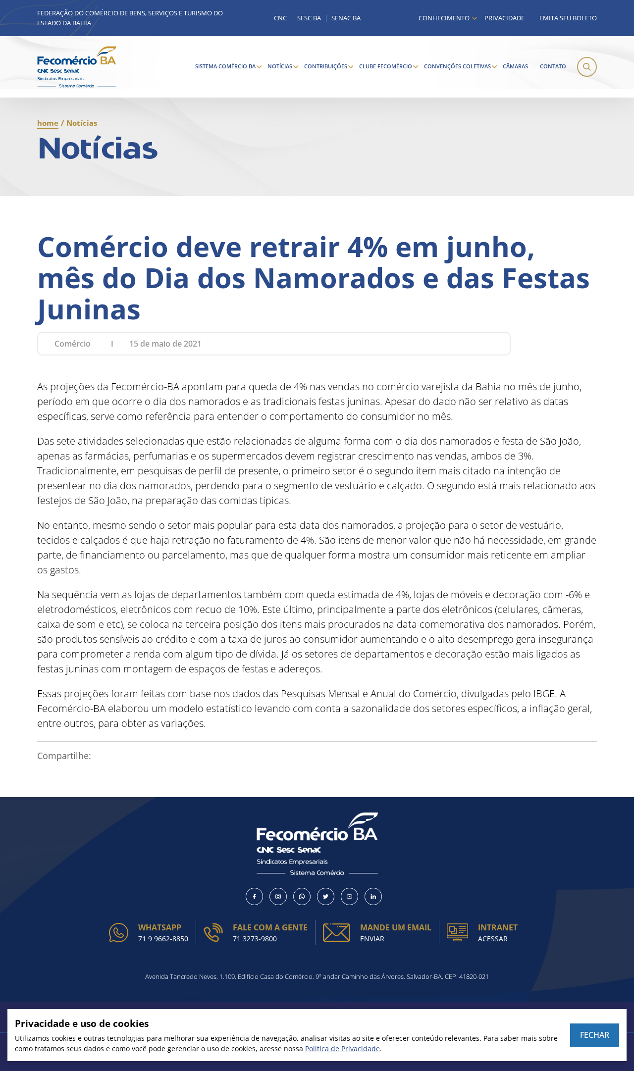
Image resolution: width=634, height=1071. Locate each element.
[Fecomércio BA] (76, 67)
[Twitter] (325, 896)
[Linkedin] (373, 896)
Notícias (279, 66)
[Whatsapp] (302, 896)
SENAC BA (346, 18)
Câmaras (515, 66)
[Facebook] (254, 896)
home (47, 123)
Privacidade (504, 17)
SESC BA (309, 18)
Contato (553, 66)
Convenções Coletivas (457, 66)
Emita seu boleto (568, 17)
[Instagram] (278, 896)
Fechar (594, 1034)
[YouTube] (349, 896)
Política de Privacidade (342, 1048)
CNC (280, 18)
